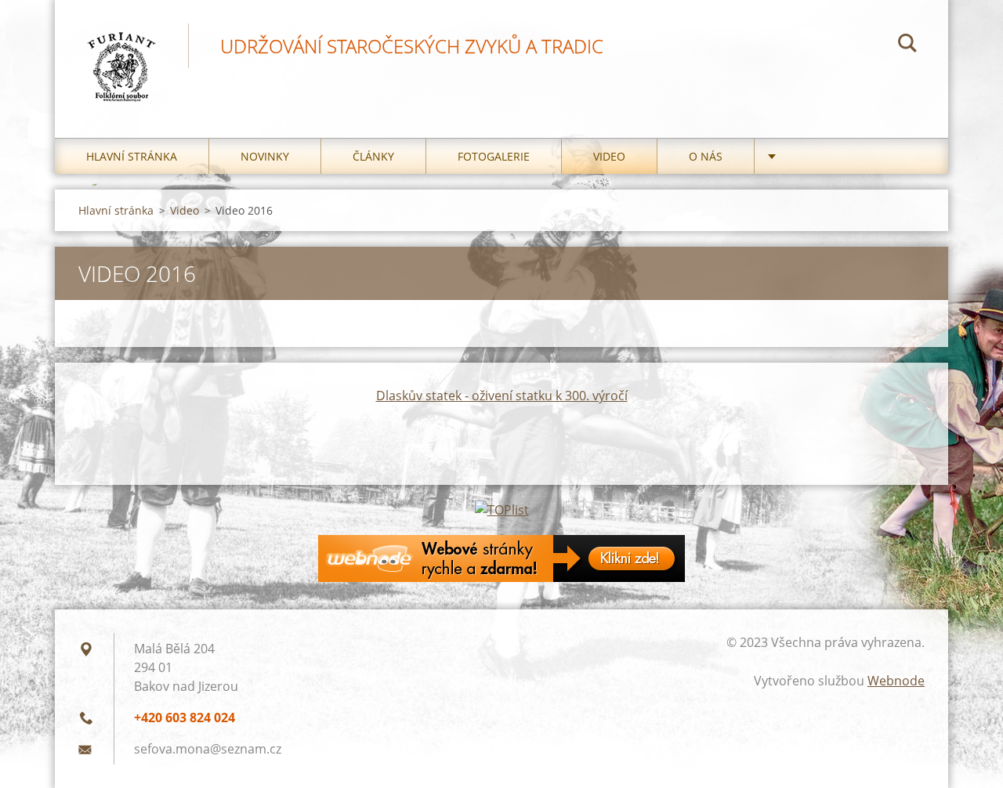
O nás (705, 156)
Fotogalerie (494, 156)
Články (373, 156)
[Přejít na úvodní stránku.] (121, 53)
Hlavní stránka (131, 156)
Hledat (907, 45)
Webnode (896, 680)
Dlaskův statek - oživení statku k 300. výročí (502, 395)
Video (609, 156)
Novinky (265, 156)
